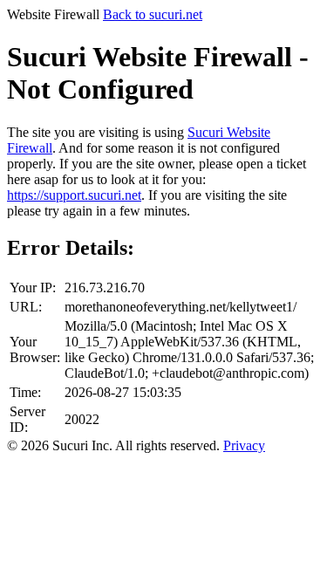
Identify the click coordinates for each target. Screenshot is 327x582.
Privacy (244, 445)
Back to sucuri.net (152, 14)
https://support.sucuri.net (74, 195)
